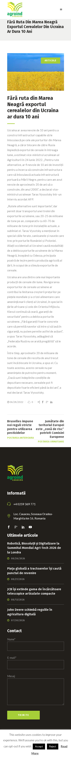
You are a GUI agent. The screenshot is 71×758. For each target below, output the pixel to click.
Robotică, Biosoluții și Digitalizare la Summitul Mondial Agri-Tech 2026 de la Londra (34, 548)
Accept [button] (39, 746)
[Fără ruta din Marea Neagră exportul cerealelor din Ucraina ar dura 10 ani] (35, 72)
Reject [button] (52, 746)
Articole (50, 60)
